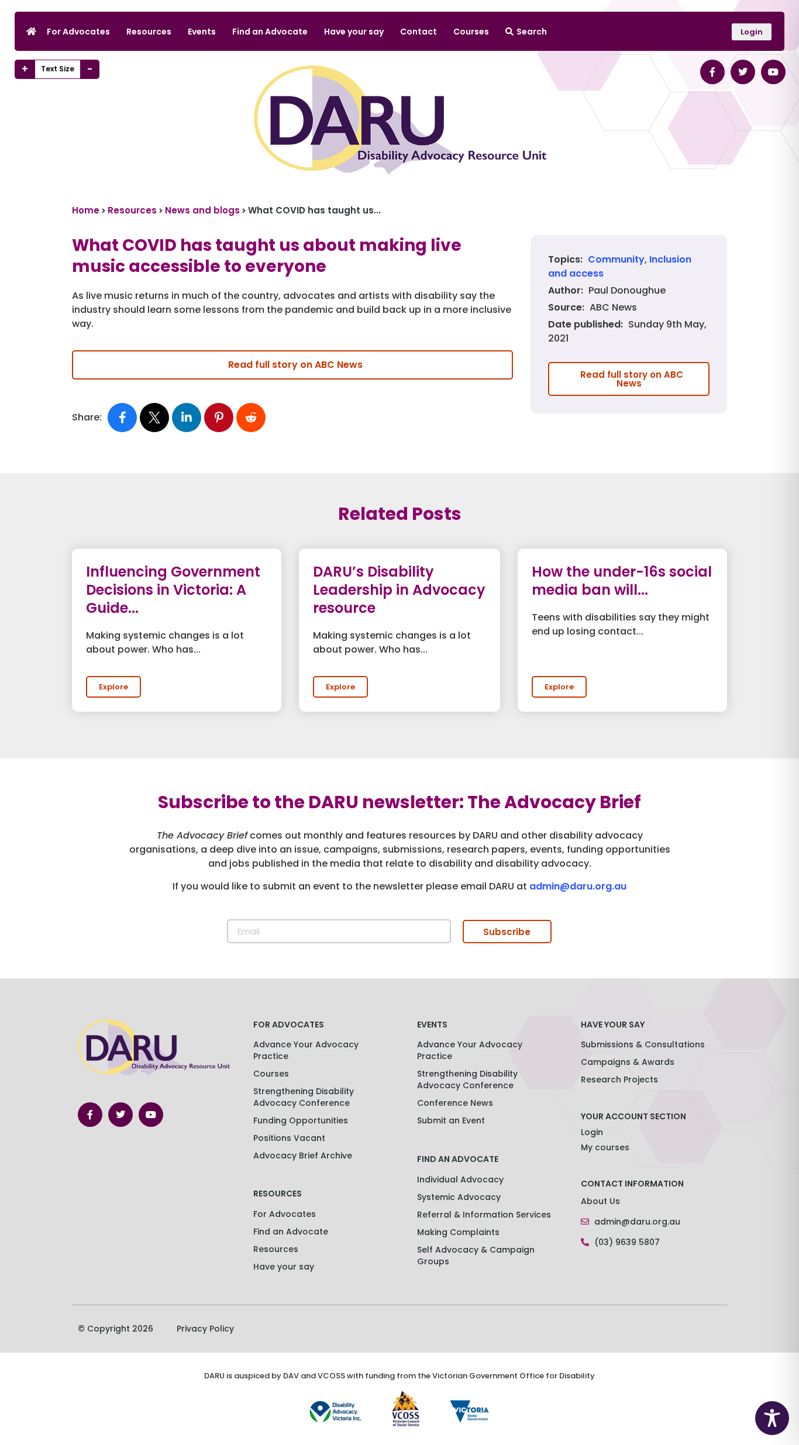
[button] (113, 687)
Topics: (565, 259)
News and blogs (202, 210)
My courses (605, 1147)
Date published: (585, 324)
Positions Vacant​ (289, 1138)
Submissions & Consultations (643, 1044)
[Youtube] (773, 72)
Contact (418, 31)
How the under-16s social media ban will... (622, 580)
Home (85, 210)
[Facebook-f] (712, 72)
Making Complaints (458, 1232)
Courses (471, 31)
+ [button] (25, 69)
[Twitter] (743, 72)
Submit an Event (451, 1120)
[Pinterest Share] (218, 417)
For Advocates (78, 31)
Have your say (354, 31)
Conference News (455, 1103)
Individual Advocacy (460, 1179)
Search (531, 31)
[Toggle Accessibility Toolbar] (772, 1418)
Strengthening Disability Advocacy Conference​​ (303, 1097)
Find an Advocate (270, 31)
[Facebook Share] (122, 417)
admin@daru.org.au (577, 886)
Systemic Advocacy (459, 1197)
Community (616, 259)
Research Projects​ (619, 1079)
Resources (148, 31)
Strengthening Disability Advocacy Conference (467, 1079)
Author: (565, 290)
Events (202, 31)
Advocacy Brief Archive (302, 1155)
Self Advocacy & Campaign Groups (476, 1255)
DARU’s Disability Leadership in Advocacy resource (399, 590)
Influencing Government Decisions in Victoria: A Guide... (173, 590)
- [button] (89, 69)
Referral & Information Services (484, 1214)
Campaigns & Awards (627, 1062)
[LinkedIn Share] (186, 417)
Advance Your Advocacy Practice (306, 1050)
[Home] (31, 31)
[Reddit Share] (251, 417)
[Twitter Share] (154, 417)
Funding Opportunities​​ (300, 1120)
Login (592, 1132)
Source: (566, 307)
